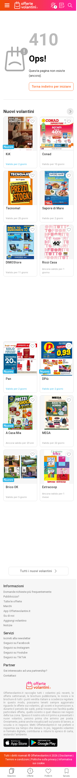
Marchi (7, 606)
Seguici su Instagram (16, 647)
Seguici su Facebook (16, 643)
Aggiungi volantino (15, 620)
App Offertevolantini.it (16, 611)
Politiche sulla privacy (44, 759)
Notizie (7, 625)
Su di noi (8, 615)
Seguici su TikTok (14, 657)
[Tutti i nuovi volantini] (70, 111)
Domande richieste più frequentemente (27, 591)
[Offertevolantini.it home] (26, 5)
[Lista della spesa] (61, 5)
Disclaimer (65, 755)
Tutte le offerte (12, 601)
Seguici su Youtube (15, 652)
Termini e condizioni (17, 759)
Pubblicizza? (11, 596)
